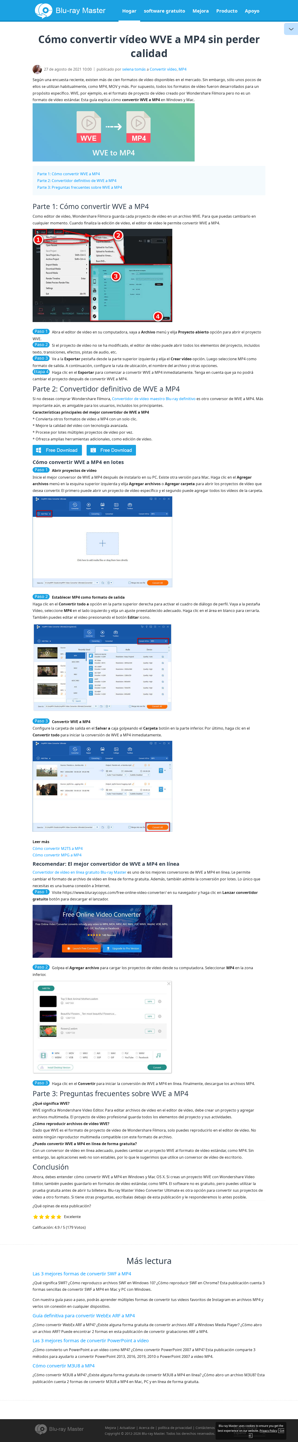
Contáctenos (205, 1427)
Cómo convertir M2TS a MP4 (58, 848)
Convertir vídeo (163, 69)
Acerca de (146, 1427)
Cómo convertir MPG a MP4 (57, 855)
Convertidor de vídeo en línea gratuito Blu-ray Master (79, 872)
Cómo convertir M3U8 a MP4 (64, 1366)
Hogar (129, 11)
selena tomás (134, 69)
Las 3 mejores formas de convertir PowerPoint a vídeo (91, 1340)
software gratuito (164, 11)
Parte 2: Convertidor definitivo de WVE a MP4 (76, 180)
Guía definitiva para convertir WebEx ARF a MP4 (84, 1315)
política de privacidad (175, 1427)
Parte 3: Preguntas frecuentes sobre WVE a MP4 (79, 187)
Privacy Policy (268, 1431)
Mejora (201, 11)
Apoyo (252, 11)
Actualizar (127, 1427)
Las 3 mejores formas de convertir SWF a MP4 (82, 1273)
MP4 (182, 69)
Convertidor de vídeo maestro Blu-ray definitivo (154, 398)
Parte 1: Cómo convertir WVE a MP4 (68, 173)
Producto (226, 11)
